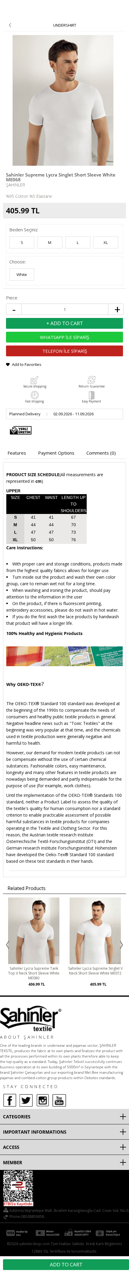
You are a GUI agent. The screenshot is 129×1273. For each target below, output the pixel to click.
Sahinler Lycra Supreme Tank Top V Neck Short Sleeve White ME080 (33, 973)
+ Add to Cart (64, 323)
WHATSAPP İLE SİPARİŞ (64, 337)
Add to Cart (66, 1264)
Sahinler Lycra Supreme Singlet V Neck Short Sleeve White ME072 (95, 971)
